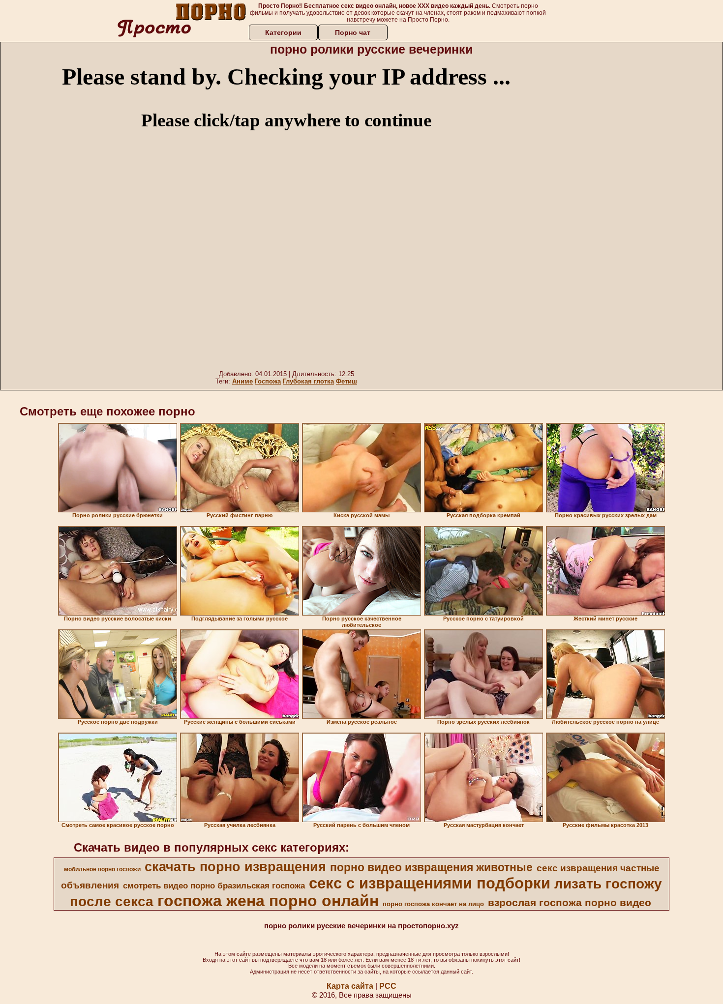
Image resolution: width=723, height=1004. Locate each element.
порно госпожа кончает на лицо (433, 904)
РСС (387, 986)
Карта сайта (350, 986)
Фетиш (346, 381)
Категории (283, 32)
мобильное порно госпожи (102, 869)
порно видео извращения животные (431, 867)
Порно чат (352, 32)
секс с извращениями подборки (429, 883)
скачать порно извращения (235, 866)
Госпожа (268, 381)
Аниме (242, 381)
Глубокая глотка (308, 381)
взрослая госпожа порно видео (569, 903)
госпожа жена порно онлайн (268, 901)
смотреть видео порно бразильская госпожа (214, 885)
